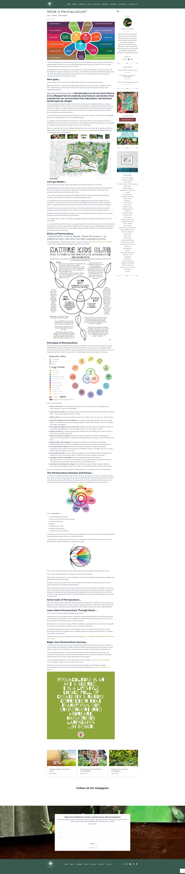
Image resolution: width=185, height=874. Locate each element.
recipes (127, 250)
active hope (127, 182)
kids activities (127, 215)
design (48, 15)
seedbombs (127, 259)
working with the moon (127, 267)
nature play (127, 236)
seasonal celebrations (127, 252)
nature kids (127, 234)
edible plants (127, 198)
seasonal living (127, 254)
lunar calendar (127, 223)
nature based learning (127, 230)
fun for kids (127, 205)
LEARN (89, 4)
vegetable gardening (127, 263)
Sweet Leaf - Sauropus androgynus (127, 82)
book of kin (127, 186)
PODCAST (105, 4)
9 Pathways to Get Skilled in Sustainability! (127, 76)
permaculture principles (62, 15)
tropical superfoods (127, 261)
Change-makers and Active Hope (127, 70)
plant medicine (127, 248)
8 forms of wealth (127, 178)
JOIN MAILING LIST (127, 120)
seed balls (127, 257)
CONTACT (113, 4)
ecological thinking (127, 196)
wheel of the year (127, 265)
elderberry (127, 200)
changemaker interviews (127, 190)
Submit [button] (92, 843)
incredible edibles (127, 213)
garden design (127, 207)
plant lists (127, 246)
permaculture (54, 15)
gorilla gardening (127, 209)
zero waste (127, 269)
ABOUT (75, 4)
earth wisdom (127, 194)
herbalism (127, 211)
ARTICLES (96, 4)
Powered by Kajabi (133, 870)
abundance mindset (127, 180)
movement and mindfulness (127, 227)
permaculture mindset (127, 242)
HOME (69, 4)
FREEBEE (82, 4)
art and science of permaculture (127, 184)
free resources (127, 202)
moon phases (127, 225)
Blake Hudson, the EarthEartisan (79, 130)
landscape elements (127, 221)
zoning (127, 271)
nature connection (127, 232)
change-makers (127, 188)
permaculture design (127, 240)
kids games (127, 217)
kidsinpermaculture (127, 219)
